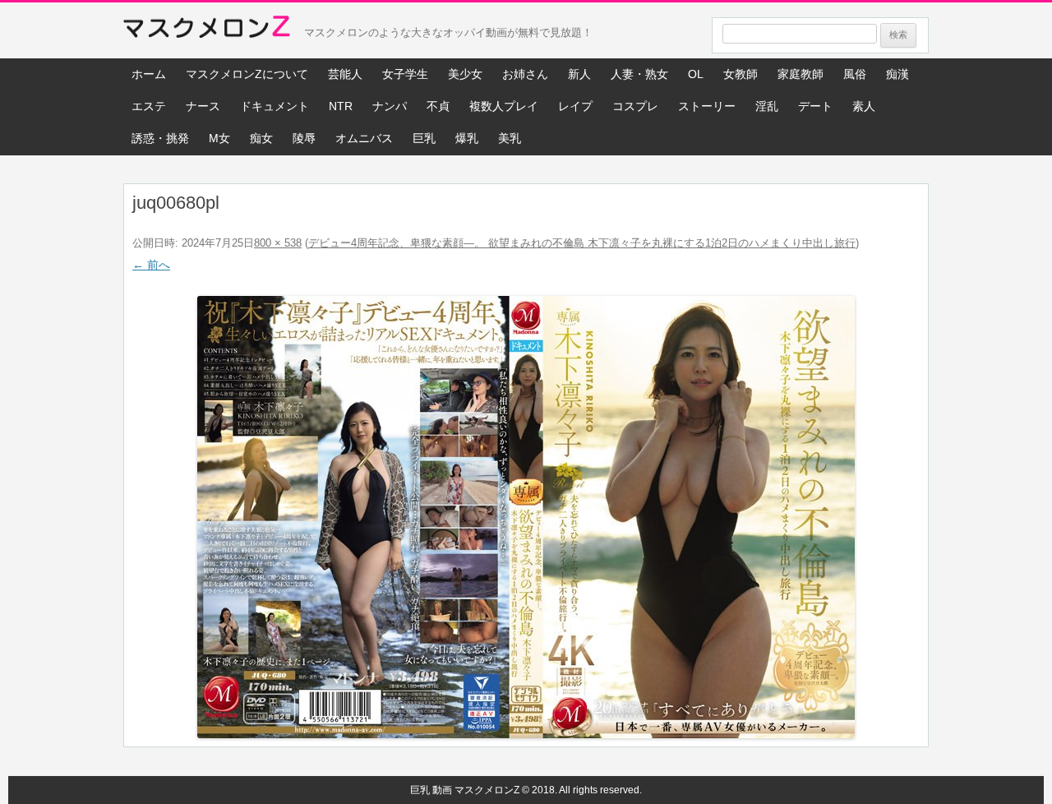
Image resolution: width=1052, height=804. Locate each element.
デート (815, 106)
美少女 (465, 74)
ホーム (149, 74)
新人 (579, 74)
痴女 (261, 138)
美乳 (509, 138)
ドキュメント (274, 106)
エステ (149, 106)
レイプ (575, 106)
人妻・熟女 (639, 74)
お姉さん (525, 74)
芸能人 (345, 74)
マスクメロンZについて (247, 74)
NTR (341, 106)
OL (696, 74)
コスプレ (635, 106)
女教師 (740, 74)
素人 (863, 106)
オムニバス (364, 138)
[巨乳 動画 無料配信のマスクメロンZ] (206, 30)
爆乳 (466, 138)
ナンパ (389, 106)
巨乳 (424, 138)
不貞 (438, 106)
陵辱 (304, 138)
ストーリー (707, 106)
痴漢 (897, 74)
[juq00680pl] (526, 517)
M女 (219, 138)
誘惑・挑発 (160, 138)
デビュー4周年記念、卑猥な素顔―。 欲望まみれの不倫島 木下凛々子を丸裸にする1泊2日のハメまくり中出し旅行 (582, 243)
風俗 (854, 74)
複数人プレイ (503, 106)
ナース (203, 106)
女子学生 (405, 74)
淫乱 (766, 106)
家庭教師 (800, 74)
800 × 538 (278, 243)
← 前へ (151, 264)
